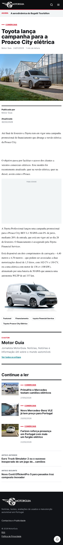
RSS (3, 532)
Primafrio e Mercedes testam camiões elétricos (35, 391)
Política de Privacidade (11, 536)
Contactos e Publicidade (14, 520)
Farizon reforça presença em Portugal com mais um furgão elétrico (35, 434)
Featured (7, 318)
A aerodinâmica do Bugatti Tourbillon (30, 13)
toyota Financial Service (43, 318)
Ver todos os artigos (11, 357)
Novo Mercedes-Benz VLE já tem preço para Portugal (36, 412)
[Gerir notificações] (57, 539)
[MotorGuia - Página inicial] (13, 5)
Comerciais (11, 24)
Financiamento (21, 318)
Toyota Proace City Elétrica (15, 323)
